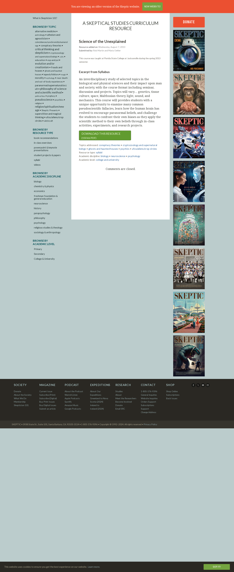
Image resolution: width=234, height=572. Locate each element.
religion (38, 103)
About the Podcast (74, 391)
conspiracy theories (51, 45)
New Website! (152, 6)
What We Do (20, 398)
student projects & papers (47, 155)
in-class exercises (43, 142)
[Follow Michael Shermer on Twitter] (198, 386)
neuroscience (41, 203)
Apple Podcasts (72, 398)
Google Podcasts (73, 408)
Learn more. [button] (94, 566)
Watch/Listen (71, 395)
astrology (40, 34)
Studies (119, 391)
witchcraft (48, 121)
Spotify (68, 401)
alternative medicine (45, 31)
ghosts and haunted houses (103, 148)
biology (37, 181)
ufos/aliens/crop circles (144, 148)
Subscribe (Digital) (48, 398)
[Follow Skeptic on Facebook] (193, 386)
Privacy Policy (150, 424)
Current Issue (45, 391)
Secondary (39, 254)
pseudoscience (44, 99)
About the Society (23, 395)
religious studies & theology (48, 227)
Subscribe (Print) (47, 395)
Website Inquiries (149, 398)
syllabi (37, 160)
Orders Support (148, 401)
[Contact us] (208, 386)
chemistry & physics (44, 186)
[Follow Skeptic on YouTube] (203, 386)
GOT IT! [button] (217, 566)
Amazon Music (71, 405)
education (40, 60)
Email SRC (120, 408)
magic (63, 74)
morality (39, 77)
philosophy (39, 218)
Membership (20, 401)
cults (62, 57)
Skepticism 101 (21, 405)
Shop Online (172, 391)
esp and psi (53, 60)
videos (37, 164)
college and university (107, 159)
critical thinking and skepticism (47, 51)
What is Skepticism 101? (45, 18)
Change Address (148, 412)
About (118, 395)
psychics (59, 99)
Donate (189, 22)
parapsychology (42, 213)
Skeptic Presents (50, 110)
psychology (40, 222)
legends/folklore (51, 74)
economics (39, 191)
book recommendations (46, 138)
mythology (50, 78)
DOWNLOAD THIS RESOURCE (101, 135)
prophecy (51, 96)
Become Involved (123, 401)
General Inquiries (149, 395)
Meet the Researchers (125, 398)
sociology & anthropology (47, 232)
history (37, 208)
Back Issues (171, 398)
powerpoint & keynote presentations (45, 149)
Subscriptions (172, 395)
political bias (40, 96)
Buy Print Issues (47, 401)
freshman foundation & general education (46, 197)
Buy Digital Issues (47, 405)
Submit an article (47, 408)
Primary (38, 249)
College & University (44, 258)
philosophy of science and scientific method (51, 90)
